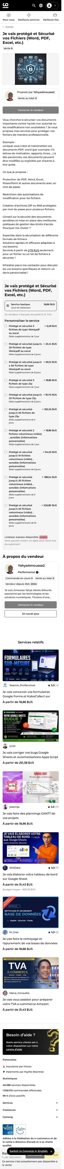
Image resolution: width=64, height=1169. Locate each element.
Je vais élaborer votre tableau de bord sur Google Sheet (30, 877)
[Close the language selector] (51, 1151)
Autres (10, 26)
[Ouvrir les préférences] (41, 5)
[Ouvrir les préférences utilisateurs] (55, 5)
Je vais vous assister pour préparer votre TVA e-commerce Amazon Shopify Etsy (28, 1004)
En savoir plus (30, 613)
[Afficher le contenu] (57, 1103)
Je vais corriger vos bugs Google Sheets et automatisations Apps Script (30, 755)
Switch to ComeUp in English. (29, 1151)
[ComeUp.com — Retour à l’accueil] (5, 5)
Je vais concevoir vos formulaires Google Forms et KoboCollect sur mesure (26, 696)
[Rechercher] (34, 5)
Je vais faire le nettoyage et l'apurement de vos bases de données (30, 941)
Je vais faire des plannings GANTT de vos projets (29, 816)
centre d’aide (14, 1049)
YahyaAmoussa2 (44, 92)
